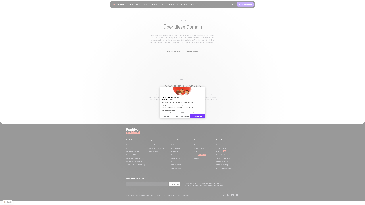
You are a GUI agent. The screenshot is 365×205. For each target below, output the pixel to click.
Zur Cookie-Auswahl (182, 116)
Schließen (167, 116)
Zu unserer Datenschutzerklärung (170, 110)
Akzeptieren (198, 116)
